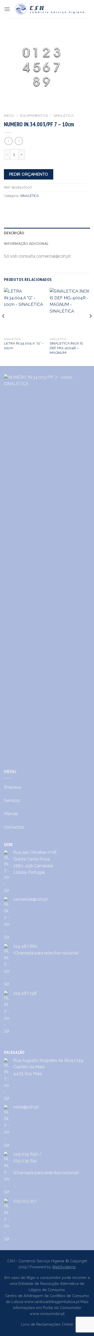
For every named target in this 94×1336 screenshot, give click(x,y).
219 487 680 (25, 946)
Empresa (12, 787)
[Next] (90, 326)
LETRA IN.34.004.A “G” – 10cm (24, 345)
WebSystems (64, 1267)
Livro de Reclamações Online (47, 1324)
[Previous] (3, 326)
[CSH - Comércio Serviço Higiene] (50, 9)
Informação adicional (26, 244)
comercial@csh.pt (30, 899)
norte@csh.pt (26, 1107)
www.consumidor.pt (47, 1313)
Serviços (12, 800)
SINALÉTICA (64, 115)
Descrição (14, 233)
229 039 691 (25, 1160)
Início (9, 115)
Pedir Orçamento (28, 174)
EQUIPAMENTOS (34, 115)
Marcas (11, 813)
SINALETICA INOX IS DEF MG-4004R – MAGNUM (66, 347)
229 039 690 (25, 1154)
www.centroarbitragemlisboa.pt (51, 1301)
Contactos (14, 827)
